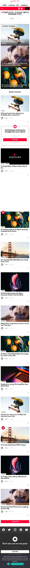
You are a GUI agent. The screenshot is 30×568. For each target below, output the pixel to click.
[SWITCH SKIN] (19, 8)
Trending (24, 5)
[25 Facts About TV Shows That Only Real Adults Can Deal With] (15, 56)
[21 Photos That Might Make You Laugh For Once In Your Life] (15, 344)
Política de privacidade (17, 564)
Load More (15, 521)
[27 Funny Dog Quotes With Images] (15, 435)
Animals (3, 321)
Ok (8, 564)
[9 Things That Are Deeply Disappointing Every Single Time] (15, 35)
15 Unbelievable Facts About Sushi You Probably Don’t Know (14, 230)
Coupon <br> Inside (3, 212)
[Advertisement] (15, 194)
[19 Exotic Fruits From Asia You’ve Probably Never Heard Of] (15, 103)
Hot (17, 5)
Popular (11, 5)
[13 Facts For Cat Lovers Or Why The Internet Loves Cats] (15, 405)
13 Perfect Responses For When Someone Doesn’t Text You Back (12, 294)
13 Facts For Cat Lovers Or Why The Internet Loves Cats (13, 415)
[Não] (14, 565)
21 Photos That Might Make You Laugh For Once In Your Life (14, 354)
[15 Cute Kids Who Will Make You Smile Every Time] (15, 250)
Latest (4, 5)
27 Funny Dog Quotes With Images (13, 445)
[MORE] (28, 122)
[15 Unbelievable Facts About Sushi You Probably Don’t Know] (15, 220)
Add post (27, 8)
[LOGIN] (22, 8)
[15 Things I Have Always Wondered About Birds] (15, 465)
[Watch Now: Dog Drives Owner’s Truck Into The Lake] (15, 314)
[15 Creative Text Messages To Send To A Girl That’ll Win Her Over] (15, 78)
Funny (2, 110)
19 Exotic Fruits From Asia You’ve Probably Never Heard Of (12, 114)
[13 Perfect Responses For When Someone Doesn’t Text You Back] (15, 282)
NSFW (7, 163)
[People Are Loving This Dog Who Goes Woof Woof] (15, 374)
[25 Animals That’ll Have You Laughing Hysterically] (15, 497)
